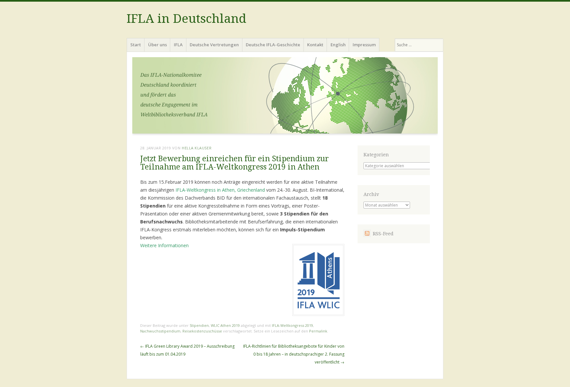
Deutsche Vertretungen (214, 45)
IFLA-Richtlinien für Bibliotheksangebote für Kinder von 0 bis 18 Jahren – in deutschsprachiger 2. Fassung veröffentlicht (293, 354)
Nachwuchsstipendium (160, 331)
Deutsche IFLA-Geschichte (273, 45)
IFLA (178, 45)
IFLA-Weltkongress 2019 (292, 325)
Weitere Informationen (164, 245)
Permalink (318, 331)
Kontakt (315, 45)
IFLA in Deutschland (186, 19)
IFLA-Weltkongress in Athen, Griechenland (220, 190)
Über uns (157, 45)
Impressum (364, 45)
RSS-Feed (383, 233)
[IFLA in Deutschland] (285, 97)
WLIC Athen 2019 (225, 325)
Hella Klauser (196, 147)
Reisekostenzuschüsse (202, 331)
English (338, 45)
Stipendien (199, 325)
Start (135, 45)
